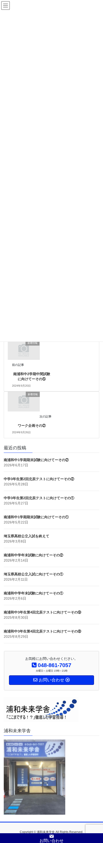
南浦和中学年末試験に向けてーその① (33, 593)
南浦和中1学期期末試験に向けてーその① (36, 517)
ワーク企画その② (32, 426)
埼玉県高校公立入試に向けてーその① (33, 574)
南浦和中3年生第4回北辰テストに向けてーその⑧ (42, 631)
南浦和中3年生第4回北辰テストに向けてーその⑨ (42, 612)
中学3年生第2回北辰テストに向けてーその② (39, 479)
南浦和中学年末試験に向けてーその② (33, 555)
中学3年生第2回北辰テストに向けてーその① (39, 498)
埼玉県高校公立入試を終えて (26, 536)
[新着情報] (24, 350)
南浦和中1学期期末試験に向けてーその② (36, 460)
